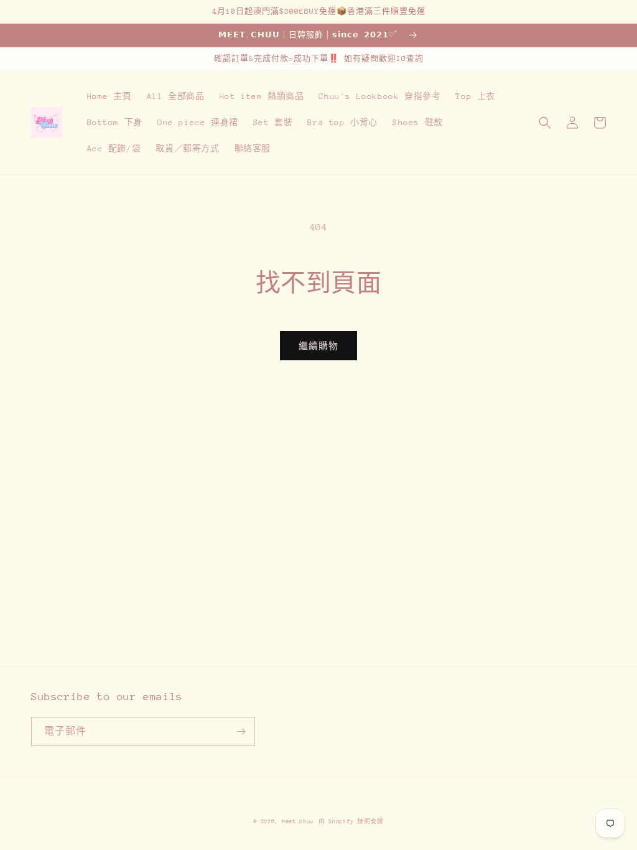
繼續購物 (318, 346)
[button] (545, 122)
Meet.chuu (298, 821)
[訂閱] (240, 731)
